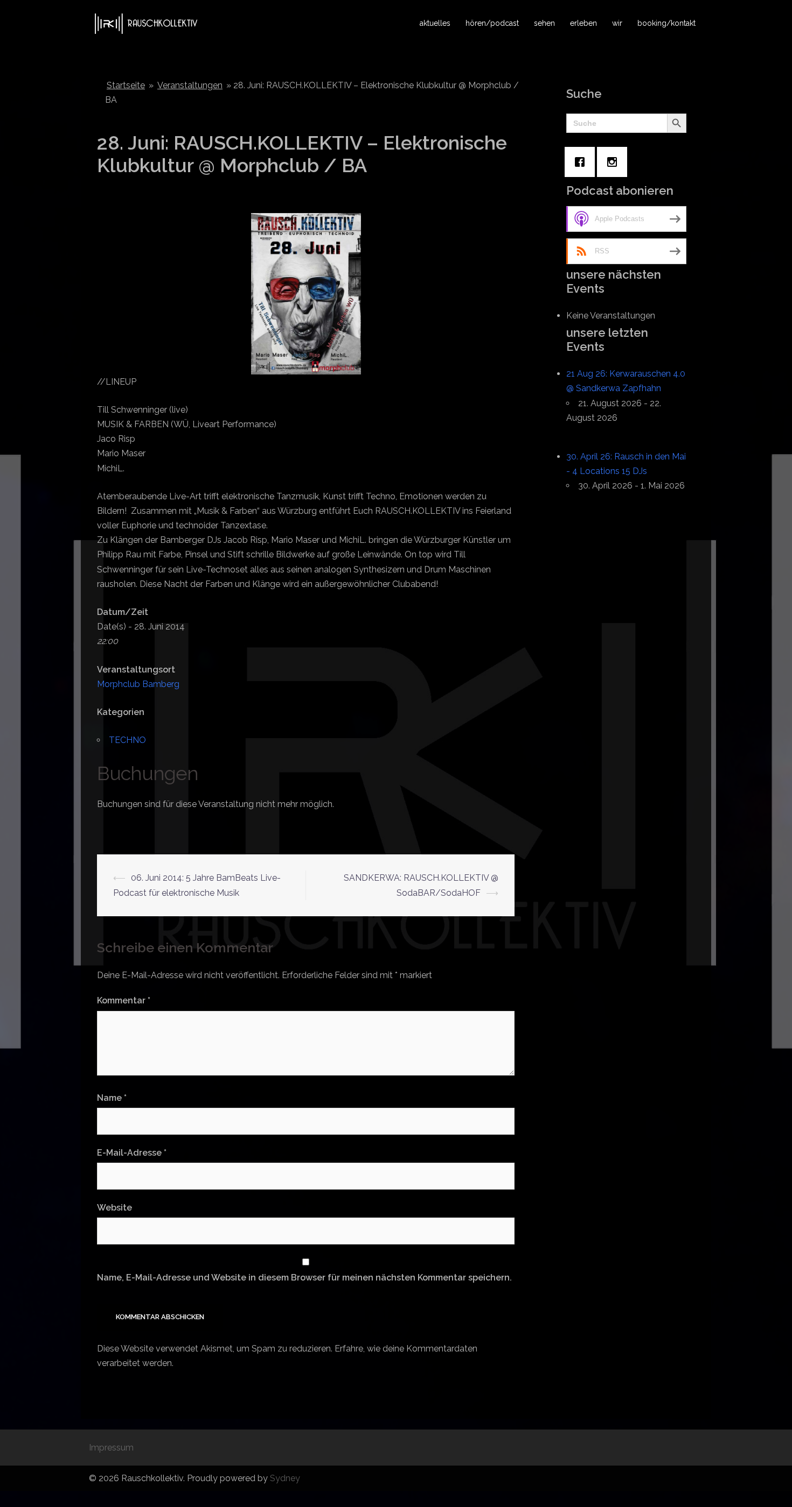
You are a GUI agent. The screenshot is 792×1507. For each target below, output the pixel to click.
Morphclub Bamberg (138, 684)
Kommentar (123, 1000)
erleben (583, 23)
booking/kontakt (666, 23)
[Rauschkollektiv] (145, 23)
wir (617, 23)
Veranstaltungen (190, 85)
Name (112, 1098)
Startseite (126, 85)
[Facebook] (582, 161)
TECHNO (127, 740)
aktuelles (435, 23)
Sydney (285, 1478)
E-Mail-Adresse (131, 1153)
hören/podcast (492, 23)
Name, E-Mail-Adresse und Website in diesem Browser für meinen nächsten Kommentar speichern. (304, 1277)
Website (114, 1207)
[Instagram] (615, 161)
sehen (544, 23)
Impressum (111, 1447)
